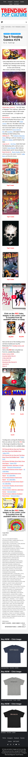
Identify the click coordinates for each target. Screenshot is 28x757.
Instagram (10, 1)
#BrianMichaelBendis (7, 546)
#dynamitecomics (6, 553)
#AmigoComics (5, 542)
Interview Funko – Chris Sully (15, 625)
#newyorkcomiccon (12, 565)
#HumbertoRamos (6, 557)
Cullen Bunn (12, 587)
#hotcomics (16, 556)
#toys (22, 573)
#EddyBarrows (20, 554)
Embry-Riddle (13, 592)
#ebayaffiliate (5, 554)
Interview (12, 599)
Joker (10, 600)
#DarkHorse (5, 551)
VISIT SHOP (16, 3)
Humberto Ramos (6, 597)
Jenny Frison (5, 600)
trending (8, 616)
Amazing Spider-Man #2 (15, 580)
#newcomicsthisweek (7, 564)
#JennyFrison (5, 559)
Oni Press (13, 144)
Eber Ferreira (14, 591)
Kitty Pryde (10, 602)
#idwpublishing (15, 557)
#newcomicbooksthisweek (16, 561)
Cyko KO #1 (18, 587)
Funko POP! (6, 453)
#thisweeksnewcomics (7, 573)
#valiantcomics (6, 575)
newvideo (9, 606)
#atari (18, 543)
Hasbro (20, 594)
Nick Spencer (15, 606)
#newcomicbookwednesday (9, 562)
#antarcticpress (14, 542)
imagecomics (16, 597)
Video (23, 616)
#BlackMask (16, 545)
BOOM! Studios (11, 583)
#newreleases (16, 564)
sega (8, 611)
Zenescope (11, 617)
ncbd (19, 605)
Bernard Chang (18, 581)
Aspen (8, 581)
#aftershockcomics (7, 540)
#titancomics (17, 573)
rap (21, 608)
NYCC (20, 606)
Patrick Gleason (11, 608)
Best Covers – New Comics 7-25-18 (13, 622)
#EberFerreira (13, 554)
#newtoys (4, 565)
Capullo (11, 584)
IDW (12, 597)
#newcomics (19, 562)
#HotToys (22, 556)
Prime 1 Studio (7, 488)
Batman (12, 581)
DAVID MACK (9, 589)
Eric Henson (20, 592)
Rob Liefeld (9, 610)
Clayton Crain (16, 586)
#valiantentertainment (15, 575)
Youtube (22, 1)
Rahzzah (18, 608)
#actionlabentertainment (11, 539)
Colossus (22, 586)
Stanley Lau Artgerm (14, 613)
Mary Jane (12, 603)
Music (7, 605)
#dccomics (11, 551)
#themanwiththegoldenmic (8, 572)
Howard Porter (21, 595)
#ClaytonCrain (5, 548)
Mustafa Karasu (13, 605)
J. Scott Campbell (19, 599)
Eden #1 (19, 591)
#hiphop (11, 556)
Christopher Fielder (7, 586)
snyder (11, 611)
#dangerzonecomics (15, 550)
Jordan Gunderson (17, 600)
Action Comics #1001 (14, 578)
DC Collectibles (11, 475)
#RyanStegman (18, 569)
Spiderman (16, 611)
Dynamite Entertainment (14, 467)
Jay (6, 43)
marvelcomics (5, 603)
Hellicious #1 (13, 595)
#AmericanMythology (18, 540)
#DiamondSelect (18, 551)
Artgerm (4, 581)
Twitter (10, 3)
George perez (14, 594)
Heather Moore (6, 595)
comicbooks (5, 587)
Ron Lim (14, 610)
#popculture (12, 567)
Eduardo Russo (6, 592)
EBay (9, 591)
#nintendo (20, 565)
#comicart (12, 548)
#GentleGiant (5, 556)
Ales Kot (21, 578)
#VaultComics (5, 576)
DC (13, 589)
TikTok (4, 1)
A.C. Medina (9, 140)
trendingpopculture (16, 616)
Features (6, 33)
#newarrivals (5, 561)
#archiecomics (5, 543)
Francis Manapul (6, 594)
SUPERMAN (19, 614)
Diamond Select (11, 492)
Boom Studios (16, 152)
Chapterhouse (17, 584)
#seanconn (12, 570)
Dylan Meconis (11, 148)
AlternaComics (6, 580)
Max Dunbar (18, 603)
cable (7, 584)
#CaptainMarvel (16, 546)
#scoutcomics (5, 570)
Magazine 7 (13, 754)
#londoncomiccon (14, 559)
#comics (18, 548)
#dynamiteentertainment (17, 553)
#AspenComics (13, 543)
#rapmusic (11, 569)
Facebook (16, 1)
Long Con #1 (17, 602)
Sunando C (10, 132)
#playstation (5, 567)
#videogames (12, 576)
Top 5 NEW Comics (15, 33)
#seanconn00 (19, 570)
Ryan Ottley (20, 610)
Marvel (22, 602)
